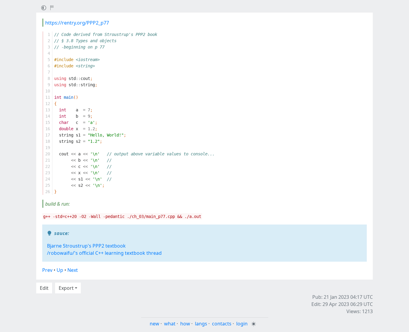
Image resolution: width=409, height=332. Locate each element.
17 (47, 135)
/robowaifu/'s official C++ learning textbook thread (104, 253)
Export (66, 288)
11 (47, 97)
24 (47, 179)
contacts (221, 323)
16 (47, 128)
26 (47, 191)
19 (47, 147)
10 (47, 91)
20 (47, 153)
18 (47, 141)
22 (47, 166)
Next (72, 270)
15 (47, 122)
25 (47, 185)
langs (201, 323)
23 (47, 172)
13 (47, 109)
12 (47, 103)
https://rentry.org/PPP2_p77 (77, 22)
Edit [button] (44, 288)
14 (47, 116)
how (185, 323)
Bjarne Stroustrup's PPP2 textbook (86, 245)
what (169, 323)
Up (60, 270)
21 (47, 160)
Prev (47, 270)
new (154, 323)
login (242, 323)
